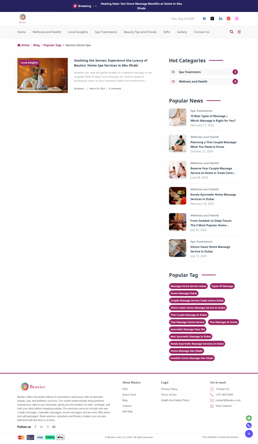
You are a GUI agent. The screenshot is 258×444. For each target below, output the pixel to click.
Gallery (182, 32)
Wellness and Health (47, 32)
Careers (127, 405)
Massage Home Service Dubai (188, 286)
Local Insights (78, 32)
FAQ (125, 388)
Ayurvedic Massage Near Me (188, 329)
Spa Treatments (106, 32)
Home (21, 32)
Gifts (166, 32)
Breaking (84, 6)
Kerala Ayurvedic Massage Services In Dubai (197, 343)
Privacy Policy (169, 388)
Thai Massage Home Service (187, 322)
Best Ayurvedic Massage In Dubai (191, 336)
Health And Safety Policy (175, 400)
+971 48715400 (224, 394)
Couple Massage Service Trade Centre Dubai (197, 300)
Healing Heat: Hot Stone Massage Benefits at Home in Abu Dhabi (141, 6)
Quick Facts (129, 394)
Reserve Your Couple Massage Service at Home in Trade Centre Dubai (212, 172)
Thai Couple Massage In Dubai (189, 315)
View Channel (223, 405)
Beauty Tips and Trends (140, 32)
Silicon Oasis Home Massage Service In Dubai (198, 307)
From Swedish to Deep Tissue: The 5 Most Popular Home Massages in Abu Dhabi (211, 225)
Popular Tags (53, 45)
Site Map (127, 411)
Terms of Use (169, 394)
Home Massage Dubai (184, 293)
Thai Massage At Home (223, 322)
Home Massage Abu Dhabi (187, 351)
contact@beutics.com (228, 400)
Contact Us (201, 32)
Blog (36, 45)
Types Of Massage (222, 286)
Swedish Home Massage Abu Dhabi (192, 358)
